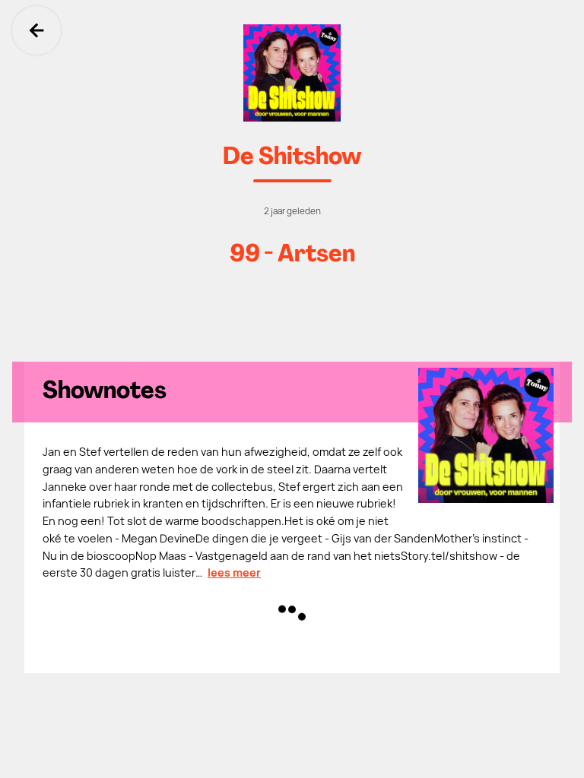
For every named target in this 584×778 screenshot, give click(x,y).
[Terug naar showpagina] (292, 73)
